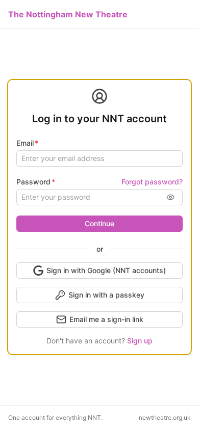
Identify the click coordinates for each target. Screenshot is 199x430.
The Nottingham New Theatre (68, 14)
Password (33, 181)
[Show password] (170, 197)
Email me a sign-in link (106, 319)
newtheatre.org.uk (165, 417)
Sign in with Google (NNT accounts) (106, 270)
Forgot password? (152, 181)
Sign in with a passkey (106, 294)
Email (25, 143)
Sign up (140, 340)
